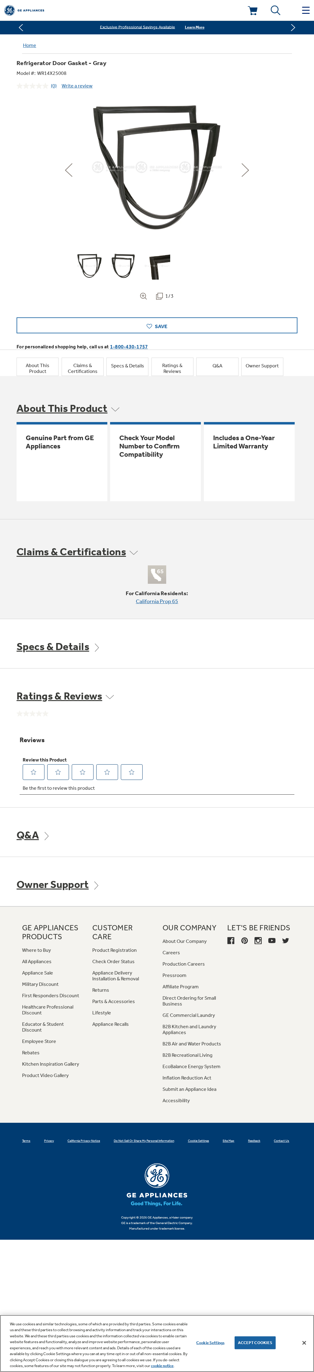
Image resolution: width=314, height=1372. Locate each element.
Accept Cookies (255, 1342)
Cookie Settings (210, 1342)
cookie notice (162, 1365)
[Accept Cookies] (304, 1343)
